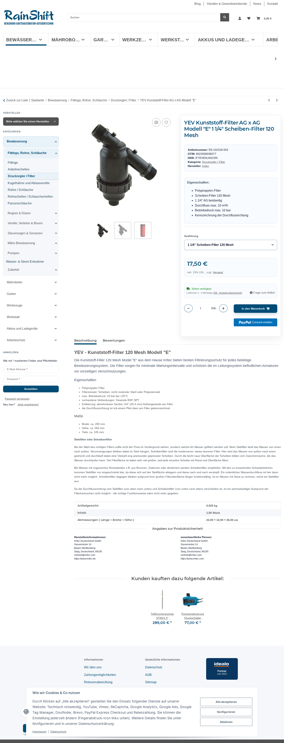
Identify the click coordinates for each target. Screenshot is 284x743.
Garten (11, 293)
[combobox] (230, 245)
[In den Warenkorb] (77, 113)
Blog (197, 3)
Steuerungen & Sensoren (25, 233)
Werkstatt (13, 316)
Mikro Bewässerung (21, 243)
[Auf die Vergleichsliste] (156, 122)
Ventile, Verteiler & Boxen (25, 223)
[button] (239, 18)
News (257, 3)
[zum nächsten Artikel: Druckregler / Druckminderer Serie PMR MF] (277, 100)
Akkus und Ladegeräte (22, 328)
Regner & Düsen (19, 213)
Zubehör (13, 269)
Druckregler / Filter (213, 162)
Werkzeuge (14, 305)
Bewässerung (17, 141)
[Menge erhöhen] (223, 308)
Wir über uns (92, 667)
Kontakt (272, 3)
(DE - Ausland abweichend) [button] (227, 293)
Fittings (13, 162)
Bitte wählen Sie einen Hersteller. (27, 121)
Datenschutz (58, 731)
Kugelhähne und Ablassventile (29, 183)
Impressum (39, 731)
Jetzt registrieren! (28, 404)
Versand (218, 272)
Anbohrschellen (18, 169)
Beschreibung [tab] (85, 340)
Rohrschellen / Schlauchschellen (30, 196)
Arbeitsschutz (16, 340)
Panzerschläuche (20, 203)
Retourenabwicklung (98, 682)
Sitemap (150, 682)
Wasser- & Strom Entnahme (25, 261)
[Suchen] (224, 17)
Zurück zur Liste (17, 100)
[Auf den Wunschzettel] (166, 122)
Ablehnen (226, 722)
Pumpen (13, 253)
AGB (148, 674)
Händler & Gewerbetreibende (227, 3)
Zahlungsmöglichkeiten (100, 674)
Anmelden (30, 388)
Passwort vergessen (17, 398)
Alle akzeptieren (226, 701)
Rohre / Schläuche (20, 189)
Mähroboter (14, 282)
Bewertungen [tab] (114, 340)
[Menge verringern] (188, 308)
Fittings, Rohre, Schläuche (27, 153)
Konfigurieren (226, 711)
